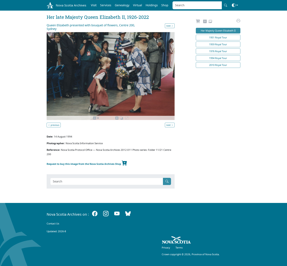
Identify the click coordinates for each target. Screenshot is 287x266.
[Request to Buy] (198, 21)
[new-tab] (205, 21)
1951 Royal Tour (218, 37)
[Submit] (167, 181)
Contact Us (53, 223)
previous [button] (54, 125)
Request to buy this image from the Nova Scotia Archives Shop (84, 164)
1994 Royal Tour (218, 58)
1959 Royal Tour (218, 44)
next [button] (168, 25)
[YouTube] (117, 213)
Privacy (166, 247)
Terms (179, 247)
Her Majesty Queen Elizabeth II (218, 30)
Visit (94, 5)
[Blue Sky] (128, 213)
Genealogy (122, 5)
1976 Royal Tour (218, 51)
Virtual (137, 5)
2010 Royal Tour (218, 65)
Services (105, 5)
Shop (164, 5)
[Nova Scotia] (176, 240)
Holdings (152, 5)
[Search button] (225, 5)
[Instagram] (106, 213)
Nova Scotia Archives (71, 5)
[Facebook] (95, 213)
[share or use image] (210, 21)
